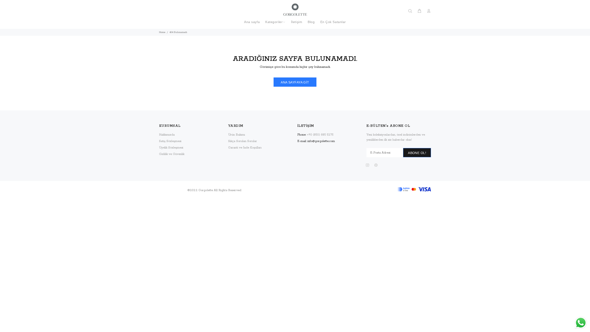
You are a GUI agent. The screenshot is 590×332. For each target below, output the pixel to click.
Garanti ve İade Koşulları (245, 147)
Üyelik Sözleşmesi (171, 147)
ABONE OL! (417, 153)
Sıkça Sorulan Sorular (242, 141)
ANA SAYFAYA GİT (295, 82)
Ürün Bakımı (236, 134)
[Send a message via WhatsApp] (581, 323)
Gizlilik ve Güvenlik (171, 154)
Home (162, 32)
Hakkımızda (167, 134)
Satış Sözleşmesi (170, 141)
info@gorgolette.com (321, 141)
